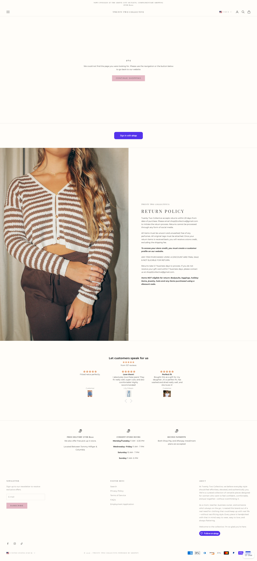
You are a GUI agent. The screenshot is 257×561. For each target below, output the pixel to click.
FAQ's (113, 500)
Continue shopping (128, 78)
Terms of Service (118, 495)
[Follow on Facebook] (7, 543)
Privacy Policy (117, 491)
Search (113, 486)
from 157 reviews (128, 365)
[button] (126, 401)
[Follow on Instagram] (14, 543)
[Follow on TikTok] (21, 543)
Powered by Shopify (128, 553)
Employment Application (122, 504)
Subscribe (16, 505)
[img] (128, 362)
